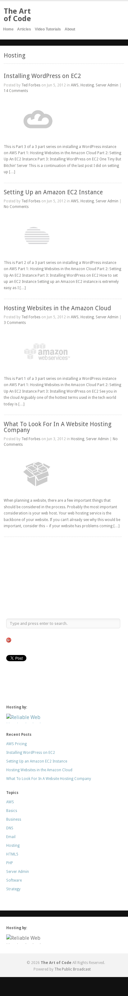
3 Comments (15, 322)
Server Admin (107, 85)
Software (14, 880)
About (70, 29)
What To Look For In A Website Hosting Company (58, 427)
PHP (9, 863)
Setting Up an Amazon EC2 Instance (53, 192)
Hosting (87, 85)
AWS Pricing (16, 744)
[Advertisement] (37, 577)
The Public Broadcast (72, 969)
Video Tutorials (48, 29)
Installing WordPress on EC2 (42, 76)
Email (11, 837)
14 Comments (16, 91)
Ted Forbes (30, 85)
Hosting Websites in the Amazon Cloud (57, 308)
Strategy (13, 889)
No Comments (16, 207)
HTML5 (12, 854)
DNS (9, 828)
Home (8, 29)
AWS (75, 85)
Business (13, 819)
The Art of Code (17, 15)
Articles (24, 29)
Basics (11, 811)
